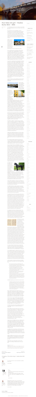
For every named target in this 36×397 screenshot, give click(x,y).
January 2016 (28, 121)
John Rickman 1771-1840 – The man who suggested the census (30, 33)
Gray (27, 164)
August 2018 (28, 77)
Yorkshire (28, 200)
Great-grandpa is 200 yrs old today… (29, 55)
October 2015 (28, 124)
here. (22, 290)
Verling (28, 197)
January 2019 (28, 71)
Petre (27, 182)
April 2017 (28, 100)
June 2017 (28, 97)
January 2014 (28, 136)
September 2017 (28, 92)
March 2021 (28, 65)
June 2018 (28, 80)
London (28, 176)
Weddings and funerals (31, 3)
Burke (27, 152)
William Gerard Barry (12, 348)
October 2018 (28, 74)
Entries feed (28, 207)
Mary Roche (16, 347)
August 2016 (28, 112)
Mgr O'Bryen (19, 347)
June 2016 (28, 115)
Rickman (28, 188)
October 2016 (28, 109)
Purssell (28, 185)
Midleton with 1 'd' (14, 380)
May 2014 (28, 133)
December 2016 (28, 106)
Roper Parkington (29, 193)
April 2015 (28, 127)
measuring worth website (11, 73)
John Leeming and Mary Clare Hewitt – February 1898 (30, 58)
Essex (27, 161)
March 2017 (28, 101)
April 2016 (28, 118)
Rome (27, 191)
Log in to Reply (9, 363)
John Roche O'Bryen (9, 347)
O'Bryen (28, 179)
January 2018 (28, 86)
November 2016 (28, 107)
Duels (27, 158)
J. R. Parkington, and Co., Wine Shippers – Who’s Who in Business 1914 (30, 50)
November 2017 (28, 89)
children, (20, 335)
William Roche (21, 348)
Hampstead (28, 167)
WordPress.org (28, 210)
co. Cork (28, 155)
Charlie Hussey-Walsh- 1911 (20, 352)
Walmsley (28, 199)
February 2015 (28, 130)
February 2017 (28, 103)
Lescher (28, 173)
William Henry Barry (17, 348)
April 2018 (28, 83)
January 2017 (28, 104)
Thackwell (28, 194)
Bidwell (28, 149)
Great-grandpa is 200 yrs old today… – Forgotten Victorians (30, 53)
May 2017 (28, 98)
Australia (28, 143)
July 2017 (28, 95)
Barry (27, 146)
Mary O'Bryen (13, 347)
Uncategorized (28, 196)
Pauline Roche (22, 347)
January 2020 (28, 68)
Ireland (28, 170)
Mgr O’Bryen (12, 55)
